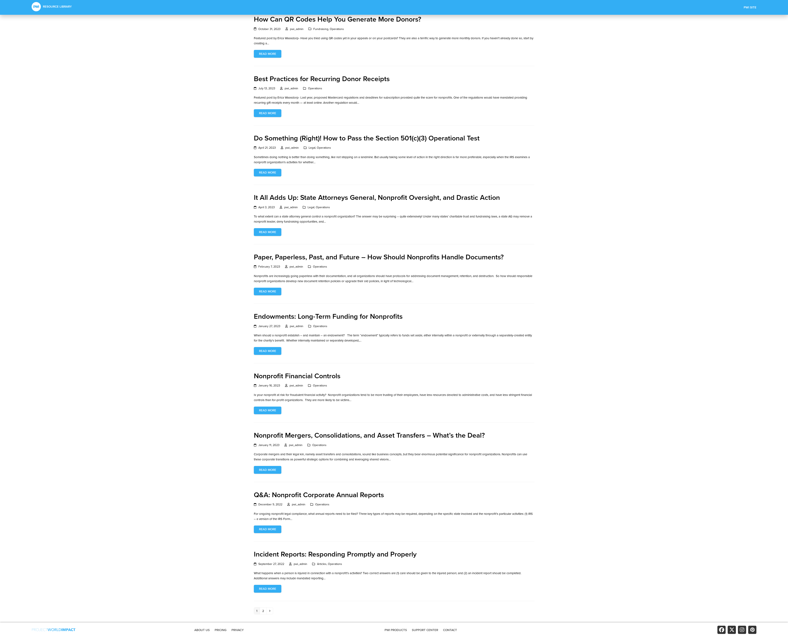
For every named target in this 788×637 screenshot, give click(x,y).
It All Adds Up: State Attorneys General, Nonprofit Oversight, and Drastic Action (377, 197)
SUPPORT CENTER (425, 630)
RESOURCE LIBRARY (57, 6)
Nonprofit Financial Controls (297, 376)
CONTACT (450, 630)
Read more (267, 54)
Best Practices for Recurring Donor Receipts (322, 79)
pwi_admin (297, 29)
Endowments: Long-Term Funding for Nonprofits (328, 316)
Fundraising (320, 29)
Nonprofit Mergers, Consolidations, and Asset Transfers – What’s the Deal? (369, 435)
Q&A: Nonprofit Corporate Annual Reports (319, 495)
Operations (337, 29)
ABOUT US (202, 630)
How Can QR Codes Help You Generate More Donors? (337, 19)
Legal (312, 148)
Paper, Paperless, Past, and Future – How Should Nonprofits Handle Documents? (379, 257)
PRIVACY (237, 630)
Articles (321, 564)
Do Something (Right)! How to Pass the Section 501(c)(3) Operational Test (367, 138)
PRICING (221, 630)
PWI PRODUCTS (396, 630)
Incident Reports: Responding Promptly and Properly (335, 554)
